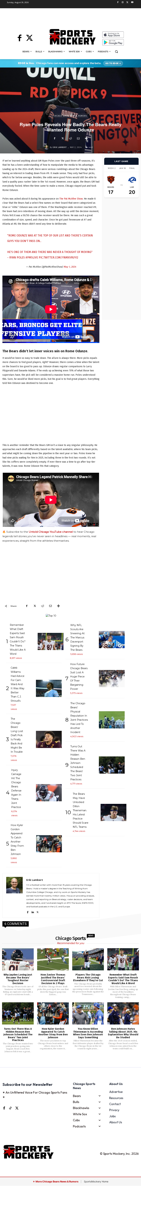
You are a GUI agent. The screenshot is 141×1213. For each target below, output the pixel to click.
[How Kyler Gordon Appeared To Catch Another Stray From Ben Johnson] (53, 1013)
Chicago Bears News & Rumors (70, 116)
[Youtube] (132, 2)
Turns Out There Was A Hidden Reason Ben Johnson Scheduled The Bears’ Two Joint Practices (17, 1034)
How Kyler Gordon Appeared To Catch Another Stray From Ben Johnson (53, 1033)
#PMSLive (31, 257)
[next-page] (74, 1062)
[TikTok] (10, 1108)
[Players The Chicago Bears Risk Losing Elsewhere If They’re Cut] (88, 959)
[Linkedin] (32, 911)
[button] (116, 52)
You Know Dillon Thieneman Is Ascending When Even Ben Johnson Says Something (88, 1033)
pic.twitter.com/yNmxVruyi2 (58, 257)
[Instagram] (123, 2)
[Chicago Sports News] (72, 37)
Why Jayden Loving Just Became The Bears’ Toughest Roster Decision (18, 979)
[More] (86, 138)
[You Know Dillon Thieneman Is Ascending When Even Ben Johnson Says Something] (88, 1013)
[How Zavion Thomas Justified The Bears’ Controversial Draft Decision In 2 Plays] (53, 959)
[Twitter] (127, 2)
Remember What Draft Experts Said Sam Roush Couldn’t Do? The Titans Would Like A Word (123, 979)
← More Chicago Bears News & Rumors (56, 1181)
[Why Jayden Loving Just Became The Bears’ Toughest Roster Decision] (18, 959)
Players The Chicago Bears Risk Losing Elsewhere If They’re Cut (88, 977)
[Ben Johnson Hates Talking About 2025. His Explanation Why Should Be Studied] (123, 1013)
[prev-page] (65, 1062)
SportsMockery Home (96, 1181)
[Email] (78, 138)
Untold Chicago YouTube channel (51, 531)
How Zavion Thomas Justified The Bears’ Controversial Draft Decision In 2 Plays (53, 979)
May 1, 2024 (70, 266)
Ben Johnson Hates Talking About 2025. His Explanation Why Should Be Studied (123, 1033)
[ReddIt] (70, 138)
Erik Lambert (60, 147)
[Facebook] (118, 2)
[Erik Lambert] (47, 147)
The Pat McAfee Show (71, 198)
